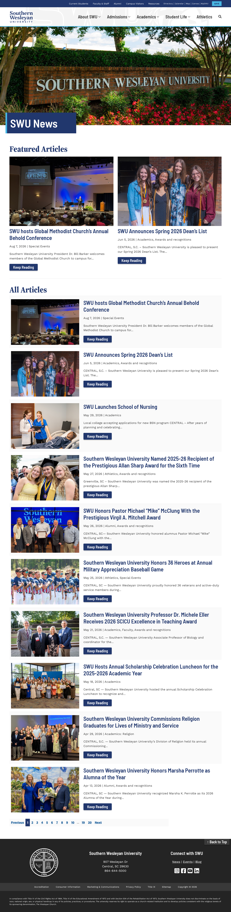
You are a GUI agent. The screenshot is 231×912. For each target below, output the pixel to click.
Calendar (179, 4)
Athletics (204, 16)
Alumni (117, 3)
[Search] (218, 16)
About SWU (87, 16)
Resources (153, 3)
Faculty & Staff (101, 3)
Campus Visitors (135, 3)
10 (72, 822)
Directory (168, 4)
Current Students (78, 3)
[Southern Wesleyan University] (44, 862)
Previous (17, 822)
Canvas (195, 4)
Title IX (151, 887)
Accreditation (41, 887)
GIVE (216, 3)
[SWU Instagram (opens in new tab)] (177, 871)
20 (90, 822)
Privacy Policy (133, 887)
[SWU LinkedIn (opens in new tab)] (196, 871)
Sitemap (166, 887)
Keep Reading (23, 267)
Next (98, 822)
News (176, 862)
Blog (198, 862)
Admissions (117, 16)
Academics (146, 16)
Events (188, 862)
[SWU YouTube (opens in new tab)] (190, 871)
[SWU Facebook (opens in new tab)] (183, 871)
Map (188, 4)
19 (83, 822)
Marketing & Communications (103, 887)
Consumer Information (68, 887)
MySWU (205, 4)
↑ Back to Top (217, 842)
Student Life (176, 16)
